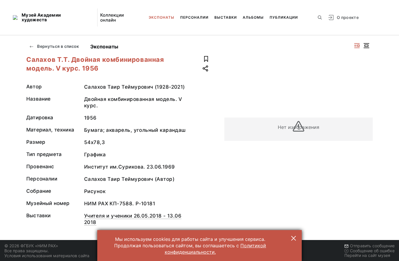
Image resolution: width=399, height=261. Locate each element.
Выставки (225, 17)
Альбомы (253, 17)
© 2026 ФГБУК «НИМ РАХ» (31, 245)
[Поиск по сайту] (320, 17)
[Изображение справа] (357, 45)
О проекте (348, 17)
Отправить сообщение (372, 245)
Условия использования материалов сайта (46, 255)
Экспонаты (161, 17)
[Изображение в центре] (366, 45)
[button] (293, 238)
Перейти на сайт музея (367, 255)
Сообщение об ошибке (372, 250)
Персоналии (194, 17)
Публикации (284, 17)
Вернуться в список (57, 46)
